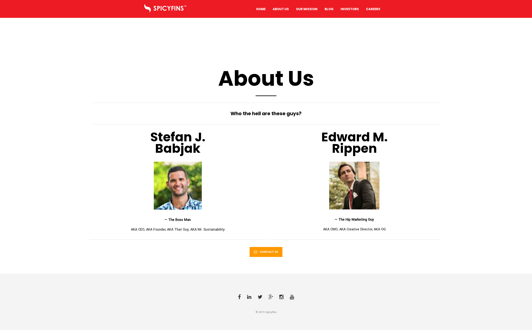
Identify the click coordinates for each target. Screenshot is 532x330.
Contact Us (269, 252)
